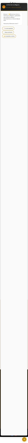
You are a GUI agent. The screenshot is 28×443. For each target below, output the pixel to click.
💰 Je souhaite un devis (9, 36)
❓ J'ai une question (8, 28)
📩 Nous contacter (8, 32)
